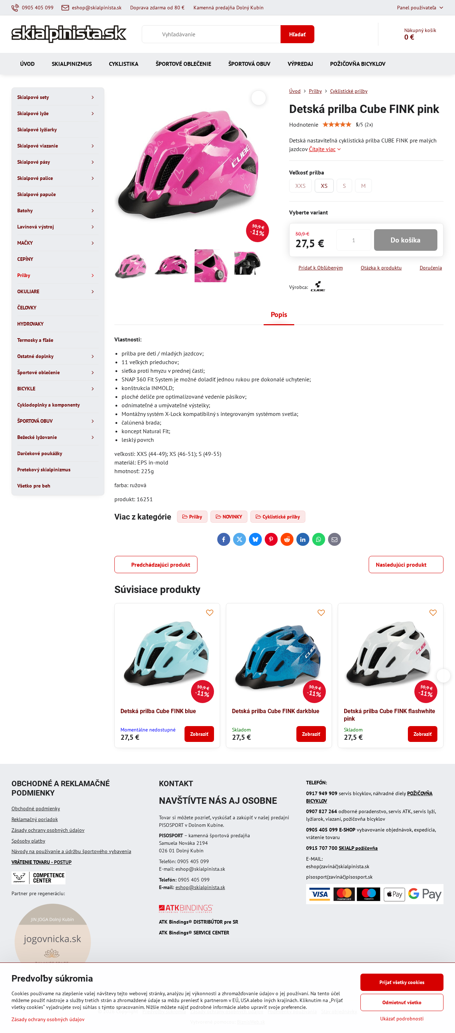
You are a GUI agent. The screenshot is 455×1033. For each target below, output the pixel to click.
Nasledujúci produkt (401, 564)
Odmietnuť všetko (402, 1002)
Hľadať (297, 34)
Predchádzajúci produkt (160, 564)
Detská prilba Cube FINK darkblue (275, 711)
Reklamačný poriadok (35, 819)
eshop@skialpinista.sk (200, 887)
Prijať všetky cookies (401, 982)
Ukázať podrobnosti (402, 1018)
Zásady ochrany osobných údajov (48, 830)
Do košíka (405, 240)
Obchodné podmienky (36, 808)
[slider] (337, 124)
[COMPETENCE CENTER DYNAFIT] (38, 882)
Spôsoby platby (28, 841)
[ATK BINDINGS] (186, 911)
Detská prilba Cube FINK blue (158, 711)
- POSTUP (42, 862)
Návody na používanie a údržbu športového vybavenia (71, 851)
